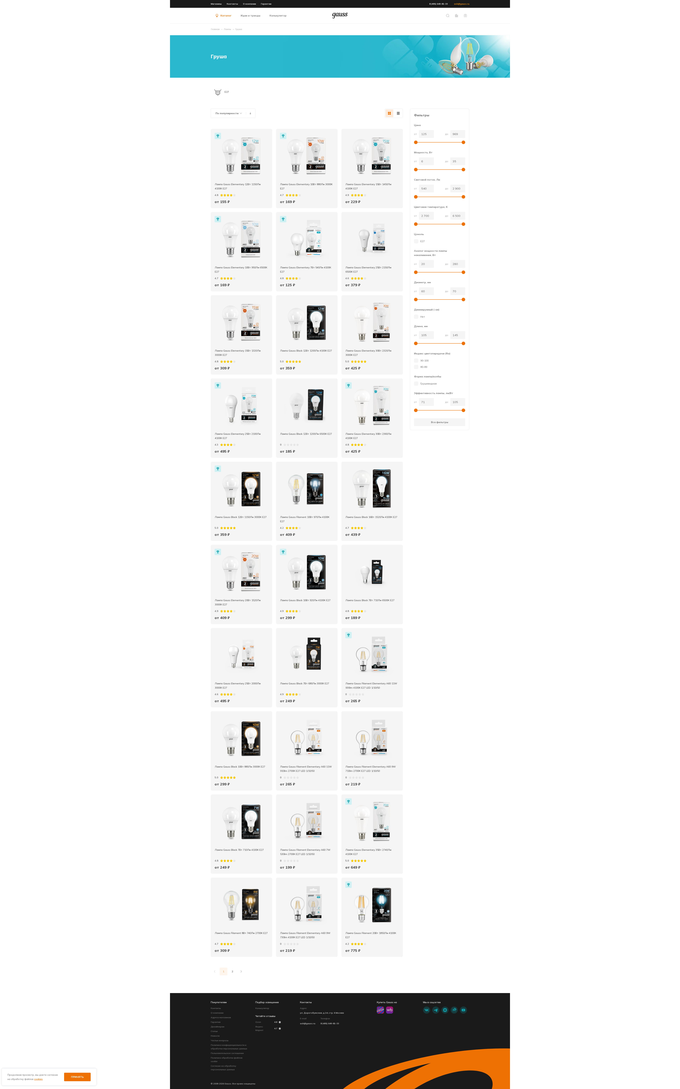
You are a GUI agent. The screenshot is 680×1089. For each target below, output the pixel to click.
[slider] (416, 142)
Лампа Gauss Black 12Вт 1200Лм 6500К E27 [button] (306, 433)
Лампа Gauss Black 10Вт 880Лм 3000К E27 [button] (240, 766)
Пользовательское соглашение (227, 1053)
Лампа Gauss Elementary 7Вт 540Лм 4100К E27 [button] (306, 269)
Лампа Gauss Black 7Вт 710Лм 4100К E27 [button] (239, 849)
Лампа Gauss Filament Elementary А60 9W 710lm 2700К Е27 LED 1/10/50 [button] (370, 768)
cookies (38, 1079)
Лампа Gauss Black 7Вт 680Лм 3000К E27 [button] (304, 683)
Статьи (214, 1031)
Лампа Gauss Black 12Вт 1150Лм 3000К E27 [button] (241, 517)
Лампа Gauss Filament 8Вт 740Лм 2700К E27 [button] (241, 933)
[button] (448, 15)
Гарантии (266, 3)
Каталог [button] (225, 15)
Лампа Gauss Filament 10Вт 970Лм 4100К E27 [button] (305, 519)
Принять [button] (77, 1077)
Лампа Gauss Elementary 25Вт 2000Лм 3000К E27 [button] (238, 685)
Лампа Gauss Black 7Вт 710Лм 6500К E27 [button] (369, 600)
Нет (422, 316)
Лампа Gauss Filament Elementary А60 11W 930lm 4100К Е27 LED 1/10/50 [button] (371, 685)
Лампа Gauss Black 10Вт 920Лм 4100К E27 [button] (305, 600)
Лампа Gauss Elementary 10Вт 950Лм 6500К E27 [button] (241, 269)
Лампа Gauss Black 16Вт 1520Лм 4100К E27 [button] (371, 517)
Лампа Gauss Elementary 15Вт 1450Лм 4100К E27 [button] (368, 186)
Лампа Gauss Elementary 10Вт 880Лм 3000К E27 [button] (306, 186)
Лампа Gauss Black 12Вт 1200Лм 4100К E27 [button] (306, 350)
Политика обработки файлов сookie (226, 1059)
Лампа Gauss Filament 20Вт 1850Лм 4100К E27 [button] (371, 935)
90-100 (424, 360)
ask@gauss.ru (461, 3)
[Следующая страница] (241, 971)
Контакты (232, 3)
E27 (422, 241)
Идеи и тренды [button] (250, 15)
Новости (215, 1035)
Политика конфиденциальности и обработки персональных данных (229, 1047)
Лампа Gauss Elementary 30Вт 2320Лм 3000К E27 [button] (368, 353)
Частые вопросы (219, 1040)
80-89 (423, 367)
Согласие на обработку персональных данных (223, 1068)
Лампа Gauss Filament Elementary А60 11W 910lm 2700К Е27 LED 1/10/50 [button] (306, 768)
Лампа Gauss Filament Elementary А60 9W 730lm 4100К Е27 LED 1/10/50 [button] (305, 935)
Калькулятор (262, 1008)
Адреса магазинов (221, 1017)
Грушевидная (428, 383)
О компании (249, 3)
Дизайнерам (217, 1026)
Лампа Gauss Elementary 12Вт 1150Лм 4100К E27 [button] (238, 186)
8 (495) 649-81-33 (438, 3)
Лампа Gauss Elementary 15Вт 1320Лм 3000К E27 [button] (238, 353)
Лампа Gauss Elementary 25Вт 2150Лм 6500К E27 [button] (368, 269)
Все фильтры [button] (439, 422)
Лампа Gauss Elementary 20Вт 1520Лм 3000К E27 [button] (238, 602)
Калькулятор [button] (278, 15)
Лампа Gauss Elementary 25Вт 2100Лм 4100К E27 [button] (238, 436)
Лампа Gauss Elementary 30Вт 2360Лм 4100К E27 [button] (368, 436)
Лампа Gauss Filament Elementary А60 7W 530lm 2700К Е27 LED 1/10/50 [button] (305, 852)
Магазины (216, 3)
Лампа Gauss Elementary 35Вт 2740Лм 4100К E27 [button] (368, 852)
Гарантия (215, 1022)
